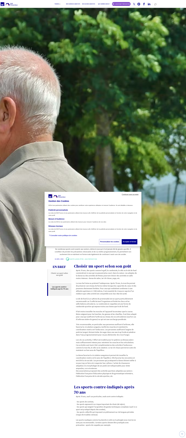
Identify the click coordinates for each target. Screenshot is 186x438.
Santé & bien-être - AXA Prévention (83, 259)
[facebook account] (143, 4)
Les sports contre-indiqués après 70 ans (59, 288)
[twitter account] (133, 4)
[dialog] (93, 219)
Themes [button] (57, 4)
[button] (134, 4)
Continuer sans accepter (130, 194)
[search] (154, 4)
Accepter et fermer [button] (129, 241)
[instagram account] (138, 4)
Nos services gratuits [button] (73, 4)
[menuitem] (57, 4)
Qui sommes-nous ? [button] (104, 4)
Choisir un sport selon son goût (59, 274)
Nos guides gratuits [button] (88, 4)
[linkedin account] (148, 4)
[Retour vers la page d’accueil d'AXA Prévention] (9, 4)
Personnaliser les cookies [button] (109, 241)
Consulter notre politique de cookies (63, 235)
